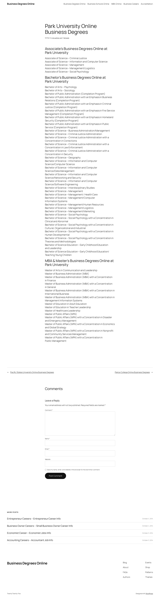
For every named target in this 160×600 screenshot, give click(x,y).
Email (47, 449)
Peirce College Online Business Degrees (132, 372)
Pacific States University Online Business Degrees (32, 372)
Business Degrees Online (21, 3)
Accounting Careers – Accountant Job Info (30, 540)
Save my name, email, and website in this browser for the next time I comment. (73, 470)
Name (47, 439)
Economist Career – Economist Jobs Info (29, 533)
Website (47, 459)
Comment (49, 410)
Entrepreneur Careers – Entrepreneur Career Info (34, 518)
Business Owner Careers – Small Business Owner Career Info (40, 526)
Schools (66, 38)
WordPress (149, 593)
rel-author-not (57, 38)
